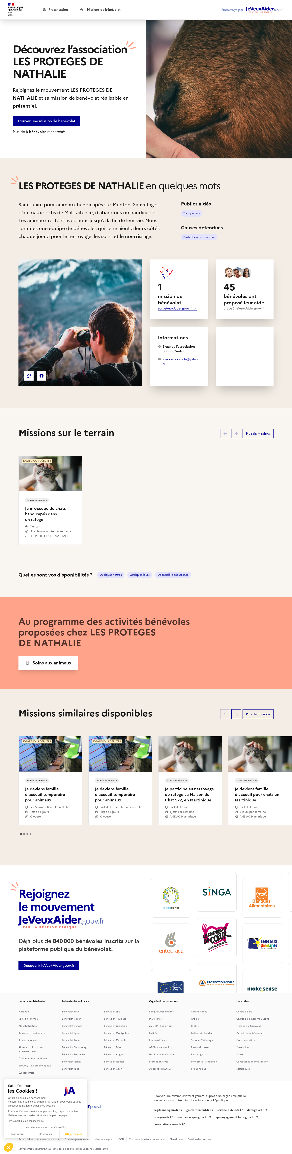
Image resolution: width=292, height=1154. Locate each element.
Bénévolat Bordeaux (73, 1054)
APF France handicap (161, 1047)
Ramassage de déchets (31, 1033)
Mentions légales (104, 1139)
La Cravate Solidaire (202, 1033)
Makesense (155, 1019)
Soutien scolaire (27, 1040)
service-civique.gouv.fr (192, 1117)
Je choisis (46, 1134)
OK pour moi (73, 1134)
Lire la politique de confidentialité (26, 1121)
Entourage (197, 1054)
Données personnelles (77, 1139)
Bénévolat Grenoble (115, 1026)
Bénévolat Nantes (114, 1061)
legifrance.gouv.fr (166, 1110)
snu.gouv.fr (161, 1117)
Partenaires (242, 1047)
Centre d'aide (244, 1011)
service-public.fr (228, 1110)
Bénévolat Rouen (71, 1019)
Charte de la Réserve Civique (252, 1019)
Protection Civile (158, 1061)
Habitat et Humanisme (162, 1054)
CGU (121, 1139)
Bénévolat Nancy (71, 1061)
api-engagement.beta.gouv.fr (235, 1117)
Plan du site (176, 1139)
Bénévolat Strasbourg (74, 1047)
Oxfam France (199, 1011)
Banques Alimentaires (161, 1011)
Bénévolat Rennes (72, 1026)
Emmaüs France (158, 1040)
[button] (8, 1147)
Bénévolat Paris (70, 1011)
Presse (240, 1054)
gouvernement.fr (197, 1110)
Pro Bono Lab (198, 1069)
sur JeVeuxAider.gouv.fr (175, 308)
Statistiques (243, 1069)
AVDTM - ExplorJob (160, 1026)
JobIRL (195, 1026)
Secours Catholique (202, 1040)
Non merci (17, 1134)
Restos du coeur (200, 1047)
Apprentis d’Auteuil (160, 1069)
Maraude (23, 1011)
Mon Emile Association (204, 1061)
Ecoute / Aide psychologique (34, 1065)
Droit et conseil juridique (32, 1058)
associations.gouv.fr (167, 1124)
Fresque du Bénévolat (248, 1026)
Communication (245, 1040)
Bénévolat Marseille (115, 1040)
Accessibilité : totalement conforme (39, 1139)
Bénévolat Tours (71, 1040)
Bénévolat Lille (112, 1011)
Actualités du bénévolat (250, 1033)
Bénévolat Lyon (70, 1033)
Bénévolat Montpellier (116, 1033)
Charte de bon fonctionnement (147, 1139)
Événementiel (26, 1073)
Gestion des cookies (199, 1139)
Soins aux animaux (28, 1019)
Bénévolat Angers (114, 1054)
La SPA (153, 1033)
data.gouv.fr (255, 1110)
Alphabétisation (27, 1026)
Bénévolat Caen (113, 1069)
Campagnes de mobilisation (252, 1061)
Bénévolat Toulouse (115, 1019)
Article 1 (196, 1019)
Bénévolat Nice (70, 1069)
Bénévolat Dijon (113, 1047)
